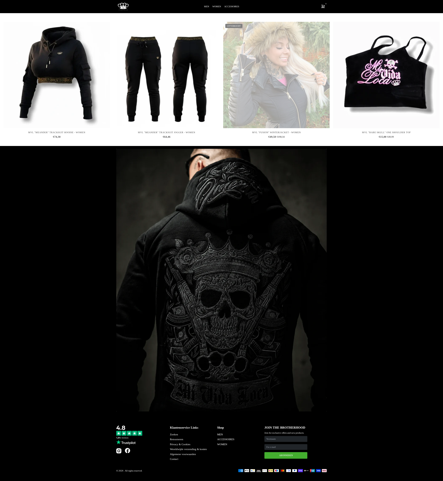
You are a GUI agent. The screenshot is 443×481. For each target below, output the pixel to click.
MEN (220, 434)
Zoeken (174, 434)
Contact (174, 459)
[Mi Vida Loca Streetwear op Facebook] (127, 450)
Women (216, 6)
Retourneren (176, 439)
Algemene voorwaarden (183, 454)
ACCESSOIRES (225, 439)
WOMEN (222, 444)
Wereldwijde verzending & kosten (188, 449)
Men (206, 6)
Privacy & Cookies (180, 444)
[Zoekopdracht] (300, 6)
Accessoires (231, 6)
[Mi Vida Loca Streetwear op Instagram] (118, 452)
